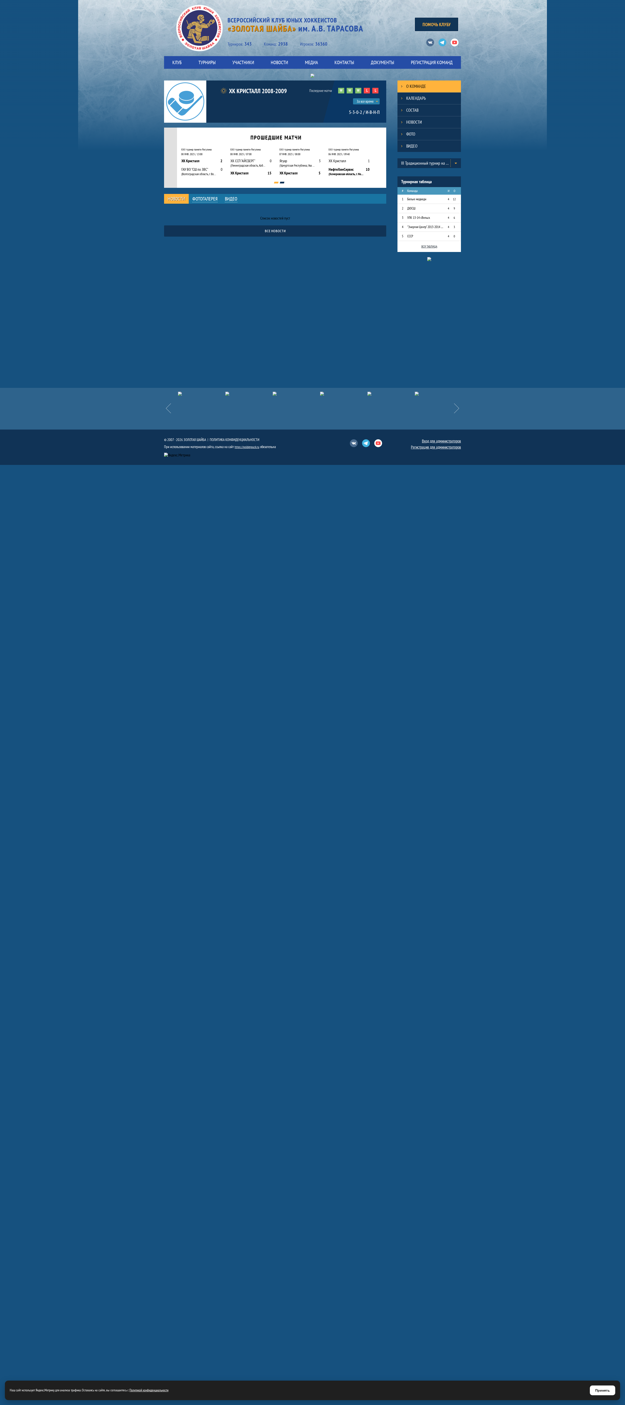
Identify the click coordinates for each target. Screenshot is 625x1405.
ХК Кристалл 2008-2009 (258, 91)
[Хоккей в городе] (296, 394)
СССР (410, 236)
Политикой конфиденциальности (148, 1390)
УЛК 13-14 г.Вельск (418, 217)
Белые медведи (416, 199)
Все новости (275, 231)
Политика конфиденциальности (234, 439)
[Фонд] (343, 394)
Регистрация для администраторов (436, 447)
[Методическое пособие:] (249, 394)
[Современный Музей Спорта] (438, 394)
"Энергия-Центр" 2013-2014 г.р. (425, 227)
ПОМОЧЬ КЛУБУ (436, 24)
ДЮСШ (411, 208)
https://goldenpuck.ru (247, 447)
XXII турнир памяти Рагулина (196, 149)
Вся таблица (429, 246)
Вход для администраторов (441, 441)
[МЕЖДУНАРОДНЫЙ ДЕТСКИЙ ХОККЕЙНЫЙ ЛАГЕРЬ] (201, 394)
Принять (602, 1390)
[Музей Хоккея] (391, 394)
